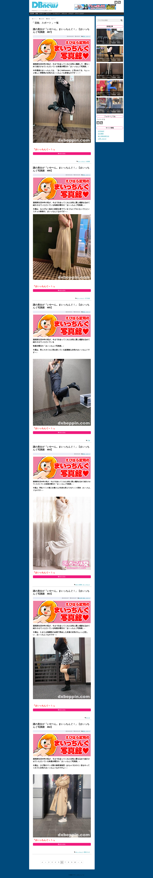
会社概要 (101, 133)
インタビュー (56, 13)
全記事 (32, 13)
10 (75, 862)
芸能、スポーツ (40, 13)
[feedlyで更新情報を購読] (115, 2)
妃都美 (88, 161)
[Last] (81, 862)
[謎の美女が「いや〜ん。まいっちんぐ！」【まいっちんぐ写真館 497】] (110, 88)
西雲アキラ (87, 852)
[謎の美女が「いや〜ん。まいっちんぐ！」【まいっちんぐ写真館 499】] (110, 54)
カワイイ (48, 13)
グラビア (71, 13)
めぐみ (88, 717)
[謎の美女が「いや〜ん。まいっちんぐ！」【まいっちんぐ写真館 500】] (110, 37)
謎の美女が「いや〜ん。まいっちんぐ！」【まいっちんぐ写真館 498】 (109, 76)
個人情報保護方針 (103, 136)
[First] (42, 862)
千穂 (88, 440)
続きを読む (63, 153)
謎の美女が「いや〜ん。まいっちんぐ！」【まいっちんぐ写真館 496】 (109, 110)
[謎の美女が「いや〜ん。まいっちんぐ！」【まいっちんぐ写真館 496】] (110, 105)
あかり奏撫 (79, 584)
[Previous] (45, 862)
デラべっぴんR (79, 13)
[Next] (78, 862)
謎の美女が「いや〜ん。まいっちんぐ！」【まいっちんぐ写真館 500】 (109, 41)
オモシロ (64, 13)
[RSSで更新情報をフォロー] (119, 2)
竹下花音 (87, 298)
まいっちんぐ (82, 161)
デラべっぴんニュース (78, 875)
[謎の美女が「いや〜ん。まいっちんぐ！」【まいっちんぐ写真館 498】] (110, 71)
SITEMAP (101, 131)
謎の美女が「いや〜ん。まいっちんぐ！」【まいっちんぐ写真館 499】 (109, 59)
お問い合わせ (102, 139)
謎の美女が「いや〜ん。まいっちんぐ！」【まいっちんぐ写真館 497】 (109, 93)
